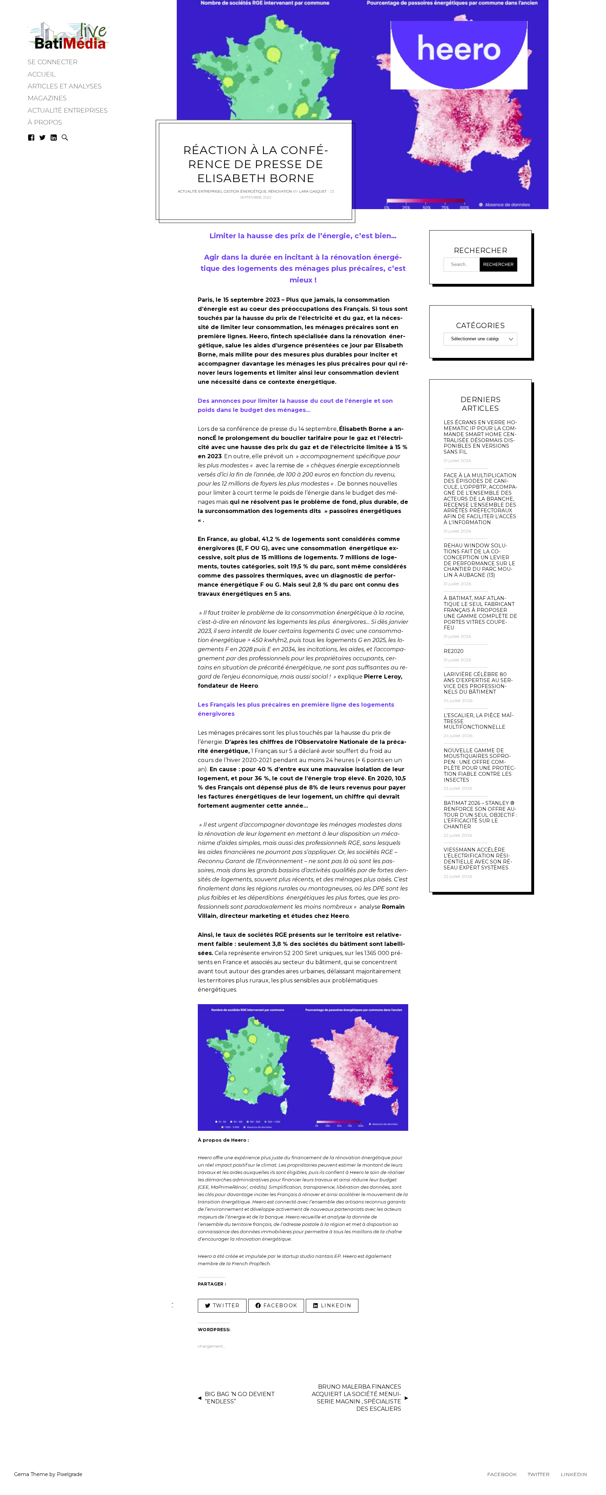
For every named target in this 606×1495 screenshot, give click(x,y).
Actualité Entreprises (68, 110)
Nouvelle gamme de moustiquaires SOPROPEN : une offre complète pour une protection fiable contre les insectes (480, 765)
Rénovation (280, 191)
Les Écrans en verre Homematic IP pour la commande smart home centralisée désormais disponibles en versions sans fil (480, 437)
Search (64, 137)
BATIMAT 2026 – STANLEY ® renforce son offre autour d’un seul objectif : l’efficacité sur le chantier (480, 815)
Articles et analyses (65, 86)
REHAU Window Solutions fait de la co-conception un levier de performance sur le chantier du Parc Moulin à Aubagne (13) (479, 560)
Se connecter (53, 62)
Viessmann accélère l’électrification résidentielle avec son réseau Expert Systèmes (478, 858)
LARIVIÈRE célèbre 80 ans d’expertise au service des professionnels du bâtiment (478, 683)
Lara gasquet (312, 191)
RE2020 (454, 651)
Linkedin (574, 1474)
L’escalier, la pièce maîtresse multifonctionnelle (478, 721)
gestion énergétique (245, 191)
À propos (45, 122)
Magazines (47, 98)
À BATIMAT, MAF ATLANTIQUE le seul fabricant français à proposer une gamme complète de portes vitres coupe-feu (480, 613)
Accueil (41, 74)
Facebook (502, 1474)
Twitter (539, 1474)
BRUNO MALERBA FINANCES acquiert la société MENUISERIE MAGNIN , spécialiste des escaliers (356, 1397)
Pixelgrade (69, 1474)
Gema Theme (31, 1474)
